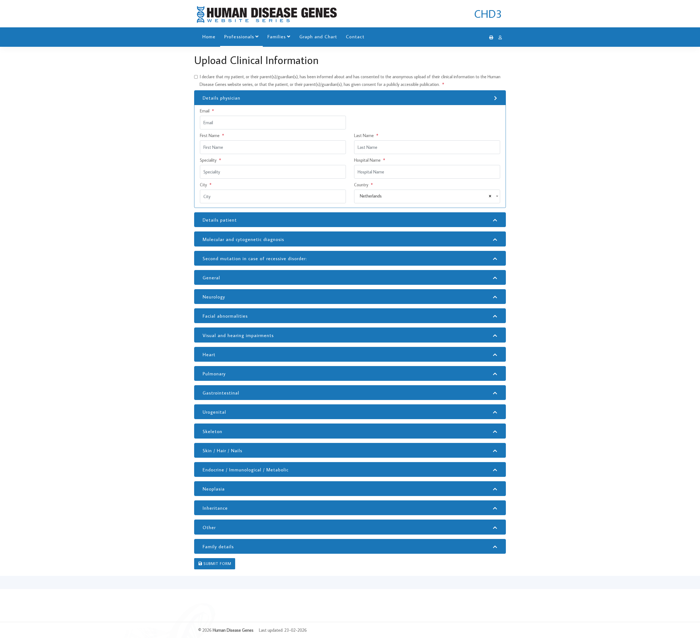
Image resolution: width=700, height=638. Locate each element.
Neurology (214, 297)
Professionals (239, 36)
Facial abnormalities (225, 316)
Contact (355, 36)
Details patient (220, 220)
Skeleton (212, 431)
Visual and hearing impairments (238, 335)
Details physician (221, 98)
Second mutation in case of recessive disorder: (255, 259)
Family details (218, 547)
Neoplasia (214, 489)
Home (208, 36)
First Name (212, 135)
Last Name (366, 135)
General (211, 278)
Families (276, 36)
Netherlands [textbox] (371, 196)
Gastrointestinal (221, 393)
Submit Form (216, 563)
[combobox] (427, 196)
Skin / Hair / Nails (222, 451)
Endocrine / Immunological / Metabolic (245, 470)
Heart (209, 355)
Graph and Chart (318, 36)
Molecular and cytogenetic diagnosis (243, 239)
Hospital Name (369, 160)
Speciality (210, 160)
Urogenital (214, 412)
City (205, 184)
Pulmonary (214, 374)
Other (209, 527)
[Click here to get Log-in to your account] (499, 37)
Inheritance (215, 508)
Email (207, 111)
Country (363, 184)
